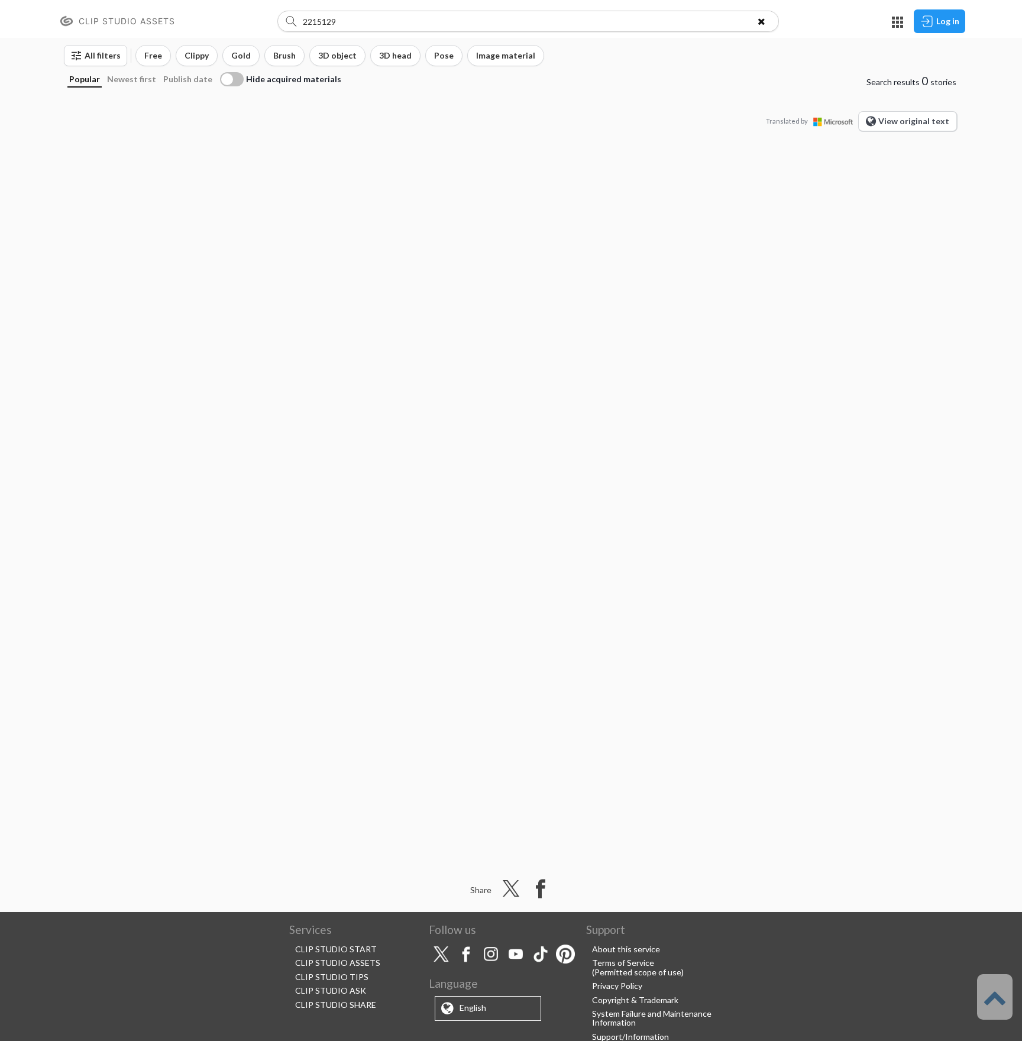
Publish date (187, 79)
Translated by (787, 121)
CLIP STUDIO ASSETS (337, 963)
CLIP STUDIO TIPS (331, 977)
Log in (947, 21)
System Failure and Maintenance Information (651, 1017)
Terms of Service (623, 963)
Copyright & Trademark (635, 1000)
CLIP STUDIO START (336, 949)
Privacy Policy (617, 986)
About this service (626, 949)
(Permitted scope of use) (638, 972)
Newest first (131, 79)
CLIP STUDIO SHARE (335, 1005)
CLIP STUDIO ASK (330, 990)
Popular (84, 79)
